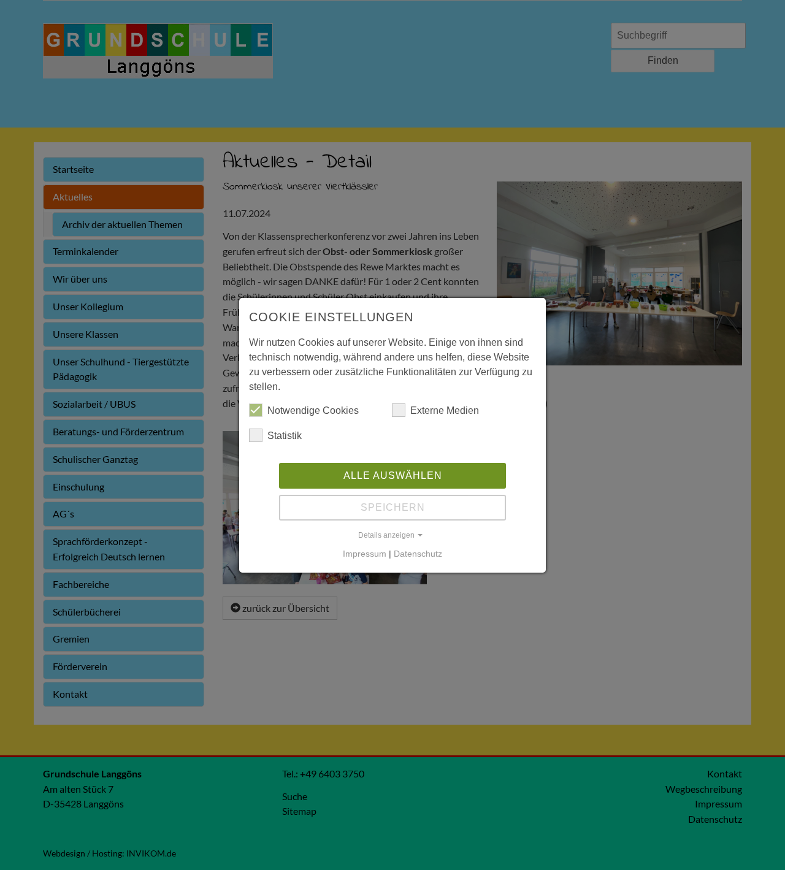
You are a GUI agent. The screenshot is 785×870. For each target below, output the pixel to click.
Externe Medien (444, 410)
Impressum (364, 554)
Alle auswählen (392, 475)
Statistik (284, 435)
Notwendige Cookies (313, 410)
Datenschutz (418, 554)
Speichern (393, 507)
